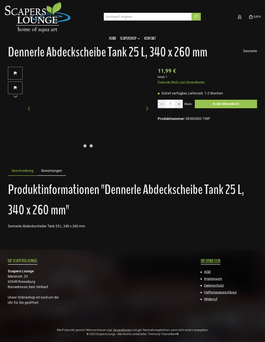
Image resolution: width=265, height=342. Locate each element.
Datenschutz (214, 285)
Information (210, 261)
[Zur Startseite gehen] (37, 17)
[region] (79, 108)
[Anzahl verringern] (162, 104)
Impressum (213, 279)
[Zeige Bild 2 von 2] (91, 145)
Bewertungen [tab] (51, 171)
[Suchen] (196, 17)
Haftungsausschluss (220, 292)
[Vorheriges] (29, 108)
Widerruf (210, 299)
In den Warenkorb (226, 104)
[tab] (22, 170)
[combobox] (148, 17)
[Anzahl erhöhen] (179, 104)
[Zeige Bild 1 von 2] (85, 145)
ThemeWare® (170, 334)
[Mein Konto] (239, 16)
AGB (207, 272)
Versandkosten (122, 330)
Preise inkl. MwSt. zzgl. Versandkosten (181, 82)
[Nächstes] (147, 108)
